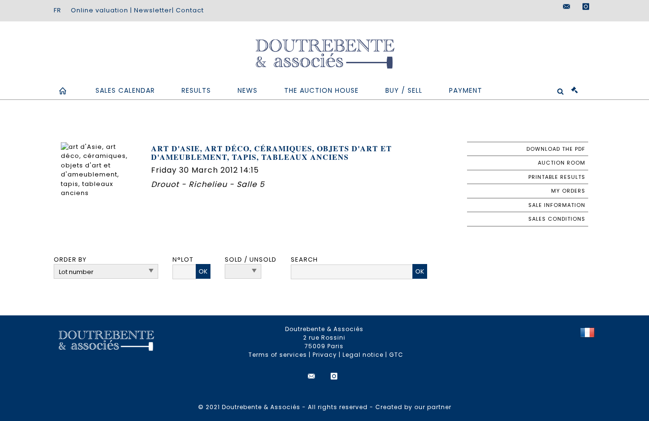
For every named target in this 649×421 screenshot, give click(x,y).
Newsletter (153, 10)
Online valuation (99, 10)
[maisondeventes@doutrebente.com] (566, 6)
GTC (396, 355)
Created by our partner (413, 407)
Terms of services (277, 355)
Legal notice (363, 355)
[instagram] (585, 6)
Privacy (325, 355)
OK (203, 271)
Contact (190, 10)
